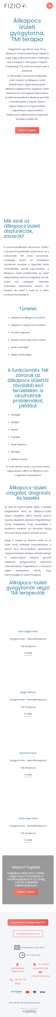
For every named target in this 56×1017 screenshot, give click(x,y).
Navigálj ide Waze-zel (28, 933)
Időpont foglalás (27, 130)
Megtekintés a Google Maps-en (28, 922)
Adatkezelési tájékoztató (17, 970)
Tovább (28, 653)
